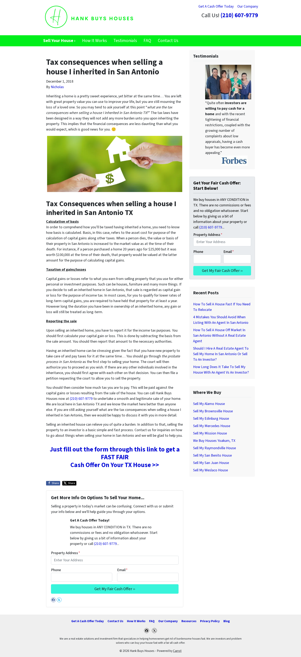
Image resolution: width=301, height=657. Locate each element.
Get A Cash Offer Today (216, 6)
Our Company (247, 6)
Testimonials (125, 41)
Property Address (65, 553)
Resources (188, 621)
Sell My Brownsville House (213, 411)
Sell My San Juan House (211, 462)
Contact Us (168, 41)
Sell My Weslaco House (210, 470)
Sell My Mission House (210, 433)
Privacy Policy (210, 621)
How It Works (94, 41)
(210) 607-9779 (239, 15)
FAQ (147, 41)
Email (122, 570)
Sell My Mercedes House (211, 426)
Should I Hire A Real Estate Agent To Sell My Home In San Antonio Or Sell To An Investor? (221, 354)
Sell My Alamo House (209, 403)
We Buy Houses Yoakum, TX (214, 440)
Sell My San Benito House (212, 455)
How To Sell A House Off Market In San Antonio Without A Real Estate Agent (219, 335)
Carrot (177, 651)
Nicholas (57, 87)
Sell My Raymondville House (214, 448)
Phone (56, 570)
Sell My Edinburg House (211, 418)
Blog (226, 621)
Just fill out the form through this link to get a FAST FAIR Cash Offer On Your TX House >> (115, 457)
